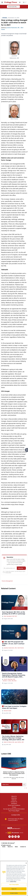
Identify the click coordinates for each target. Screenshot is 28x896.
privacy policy (8, 572)
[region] (14, 878)
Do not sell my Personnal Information (14, 809)
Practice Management (7, 581)
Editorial (14, 800)
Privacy (14, 807)
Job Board (14, 803)
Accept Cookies (14, 893)
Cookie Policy (13, 881)
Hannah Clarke (7, 710)
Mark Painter (20, 648)
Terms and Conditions (14, 805)
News (16, 846)
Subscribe (20, 568)
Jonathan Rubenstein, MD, (10, 648)
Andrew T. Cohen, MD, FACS (10, 680)
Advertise (14, 798)
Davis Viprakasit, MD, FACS (10, 616)
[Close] (26, 863)
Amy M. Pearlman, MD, (9, 679)
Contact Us (14, 802)
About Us (14, 796)
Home (3, 846)
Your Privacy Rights (14, 811)
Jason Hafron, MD (19, 742)
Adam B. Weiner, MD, (9, 742)
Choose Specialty (12, 6)
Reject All (14, 889)
